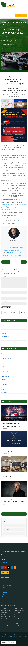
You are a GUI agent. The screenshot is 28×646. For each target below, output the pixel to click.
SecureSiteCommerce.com (6, 623)
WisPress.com (4, 612)
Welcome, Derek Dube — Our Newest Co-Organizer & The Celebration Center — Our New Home (13, 501)
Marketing (3, 379)
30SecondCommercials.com (7, 616)
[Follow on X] (8, 567)
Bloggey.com (4, 325)
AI (1, 353)
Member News (4, 382)
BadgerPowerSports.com (19, 621)
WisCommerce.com (5, 627)
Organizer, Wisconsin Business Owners (13, 247)
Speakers (3, 394)
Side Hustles (4, 392)
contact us (7, 223)
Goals (2, 366)
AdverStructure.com (18, 608)
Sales (2, 389)
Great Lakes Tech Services (7, 331)
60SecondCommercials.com (7, 621)
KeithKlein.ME (4, 618)
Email (3, 295)
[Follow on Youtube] (5, 567)
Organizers (4, 589)
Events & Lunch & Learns (7, 583)
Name (3, 290)
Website (3, 301)
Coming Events (10, 41)
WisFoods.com (4, 614)
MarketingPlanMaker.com (20, 625)
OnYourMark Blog (5, 339)
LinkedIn (19, 218)
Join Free (5, 572)
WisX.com (16, 627)
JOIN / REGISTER (21, 15)
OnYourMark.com (5, 608)
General (17, 41)
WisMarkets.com (18, 614)
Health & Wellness (5, 371)
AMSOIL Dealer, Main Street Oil (11, 250)
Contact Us (4, 599)
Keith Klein (8, 207)
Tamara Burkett (4, 342)
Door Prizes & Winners (6, 358)
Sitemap (16, 634)
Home (4, 22)
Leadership (3, 374)
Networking (4, 384)
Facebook (14, 215)
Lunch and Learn (5, 376)
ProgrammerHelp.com (5, 610)
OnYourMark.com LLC (6, 209)
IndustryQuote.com (18, 618)
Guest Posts (4, 369)
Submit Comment (6, 307)
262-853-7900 (4, 562)
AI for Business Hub (6, 585)
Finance (3, 361)
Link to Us (21, 634)
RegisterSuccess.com (19, 610)
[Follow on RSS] (15, 567)
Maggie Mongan (5, 336)
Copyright (3, 634)
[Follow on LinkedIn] (12, 567)
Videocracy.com (17, 616)
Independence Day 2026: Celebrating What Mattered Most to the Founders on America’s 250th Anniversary (13, 425)
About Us (4, 594)
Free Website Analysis (6, 328)
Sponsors (4, 587)
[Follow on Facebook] (2, 567)
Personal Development (6, 387)
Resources (4, 592)
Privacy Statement (9, 634)
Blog (3, 596)
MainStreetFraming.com (7, 204)
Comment (4, 276)
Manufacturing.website (6, 625)
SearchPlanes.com (18, 612)
